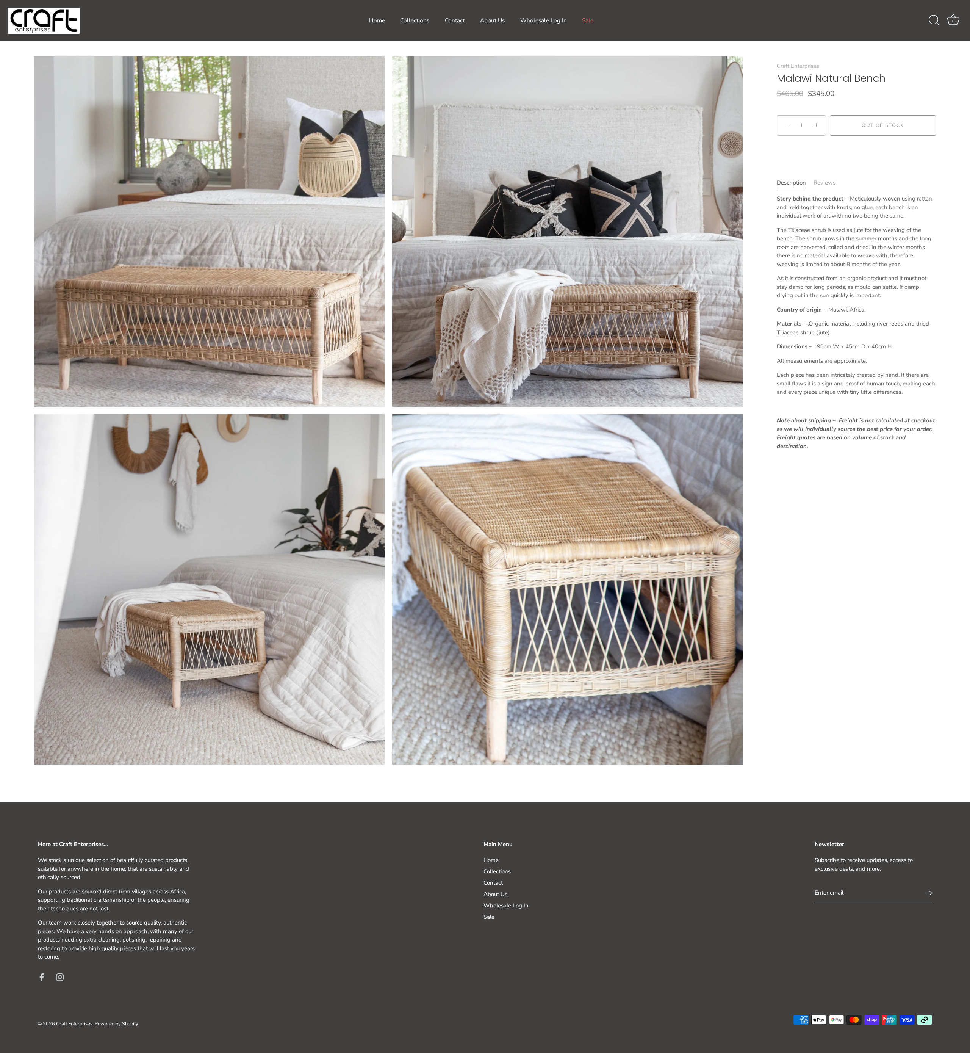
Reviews (824, 182)
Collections (414, 20)
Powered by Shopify (116, 1023)
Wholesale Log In (543, 20)
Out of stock (883, 125)
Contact (455, 20)
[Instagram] (60, 977)
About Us (492, 20)
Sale (587, 20)
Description (791, 182)
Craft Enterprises (798, 66)
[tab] (795, 183)
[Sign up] (928, 893)
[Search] (934, 20)
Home (377, 20)
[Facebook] (41, 977)
